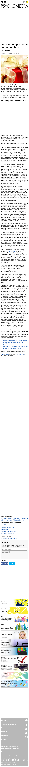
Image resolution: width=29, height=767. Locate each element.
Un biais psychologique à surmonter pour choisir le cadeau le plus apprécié (15, 347)
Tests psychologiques (8, 724)
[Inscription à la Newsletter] (26, 2)
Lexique (3, 720)
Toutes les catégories (14, 756)
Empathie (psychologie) (8, 527)
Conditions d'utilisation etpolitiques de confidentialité (10, 747)
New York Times (20, 354)
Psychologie (4, 529)
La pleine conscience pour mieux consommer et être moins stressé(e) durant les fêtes (14, 519)
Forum (3, 728)
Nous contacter (6, 752)
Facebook (4, 563)
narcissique (11, 251)
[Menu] (6, 2)
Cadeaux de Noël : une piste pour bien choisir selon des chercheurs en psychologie (15, 342)
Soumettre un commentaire (9, 538)
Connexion (4, 731)
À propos (4, 739)
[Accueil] (2, 2)
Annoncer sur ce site (8, 743)
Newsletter (4, 735)
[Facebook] (26, 725)
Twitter (12, 563)
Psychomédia (4, 53)
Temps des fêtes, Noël (7, 533)
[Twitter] (26, 729)
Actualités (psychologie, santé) (10, 525)
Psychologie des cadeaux (8, 531)
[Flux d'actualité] (26, 733)
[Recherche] (23, 2)
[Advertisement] (14, 26)
